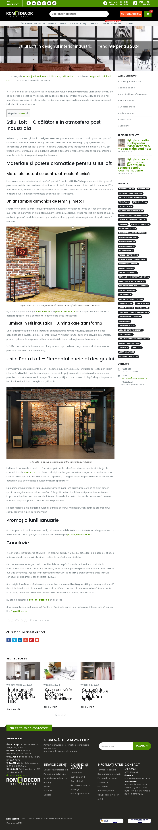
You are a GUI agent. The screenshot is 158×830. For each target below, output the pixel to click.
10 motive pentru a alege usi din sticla (95, 692)
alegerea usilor (126, 189)
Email (37, 640)
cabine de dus (127, 87)
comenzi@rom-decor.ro (134, 377)
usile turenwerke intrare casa (134, 339)
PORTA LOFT (30, 472)
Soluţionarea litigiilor (108, 792)
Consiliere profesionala (56, 767)
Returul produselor (80, 791)
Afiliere (47, 784)
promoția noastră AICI (79, 534)
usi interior (67, 76)
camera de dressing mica (131, 211)
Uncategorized (127, 106)
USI (62, 23)
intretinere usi (126, 250)
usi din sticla (54, 76)
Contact (131, 23)
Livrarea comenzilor (81, 783)
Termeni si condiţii (107, 767)
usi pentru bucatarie (129, 343)
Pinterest (31, 640)
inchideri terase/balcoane (133, 94)
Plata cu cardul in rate (55, 771)
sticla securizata (128, 273)
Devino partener (111, 23)
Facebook (8, 640)
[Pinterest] (44, 3)
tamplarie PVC (127, 100)
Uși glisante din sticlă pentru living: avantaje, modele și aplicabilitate (135, 144)
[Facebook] (29, 3)
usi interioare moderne (130, 317)
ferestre (123, 224)
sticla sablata (126, 268)
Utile (93, 23)
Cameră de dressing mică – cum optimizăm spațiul (58, 694)
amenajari (124, 202)
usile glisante (125, 334)
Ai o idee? (49, 788)
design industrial (98, 76)
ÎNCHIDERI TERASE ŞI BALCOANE (37, 23)
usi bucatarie (125, 303)
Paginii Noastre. (19, 611)
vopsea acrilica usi (128, 356)
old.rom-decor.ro (18, 773)
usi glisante (142, 308)
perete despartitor (128, 255)
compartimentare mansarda (133, 215)
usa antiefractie (127, 290)
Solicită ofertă (131, 13)
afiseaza (23, 113)
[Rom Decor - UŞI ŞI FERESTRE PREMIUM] (19, 14)
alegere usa (143, 189)
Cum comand (78, 774)
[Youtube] (49, 3)
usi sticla (136, 348)
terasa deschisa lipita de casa (134, 277)
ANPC (100, 796)
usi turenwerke (126, 352)
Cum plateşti (77, 778)
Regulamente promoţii (109, 771)
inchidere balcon (127, 228)
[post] (121, 142)
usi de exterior (127, 113)
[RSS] (39, 3)
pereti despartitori (128, 264)
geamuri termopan (140, 224)
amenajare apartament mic (132, 198)
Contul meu (76, 770)
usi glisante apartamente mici (134, 312)
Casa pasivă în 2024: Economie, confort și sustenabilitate (21, 694)
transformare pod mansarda (133, 286)
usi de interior (126, 308)
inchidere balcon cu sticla (132, 233)
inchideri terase (127, 246)
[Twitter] (34, 3)
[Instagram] (54, 3)
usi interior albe (127, 325)
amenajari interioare (34, 76)
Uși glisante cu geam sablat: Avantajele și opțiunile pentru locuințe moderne (133, 164)
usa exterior (125, 294)
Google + (25, 640)
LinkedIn (20, 640)
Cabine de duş (78, 23)
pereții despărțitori (65, 311)
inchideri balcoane (128, 237)
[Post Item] (23, 671)
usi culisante (142, 303)
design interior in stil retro (132, 219)
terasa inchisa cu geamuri (132, 281)
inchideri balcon (127, 242)
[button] (56, 712)
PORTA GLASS (43, 311)
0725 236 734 (144, 2)
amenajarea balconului (130, 193)
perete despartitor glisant (132, 259)
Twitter (14, 640)
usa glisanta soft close (131, 299)
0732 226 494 (144, 4)
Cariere (47, 792)
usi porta (123, 348)
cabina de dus (125, 206)
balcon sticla (140, 202)
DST (20, 820)
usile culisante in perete (130, 330)
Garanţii (75, 787)
